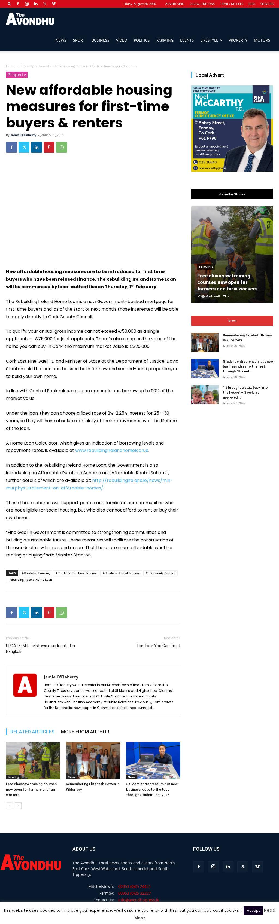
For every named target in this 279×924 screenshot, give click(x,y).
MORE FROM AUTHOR (85, 732)
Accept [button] (253, 910)
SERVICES (267, 4)
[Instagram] (27, 4)
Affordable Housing (36, 573)
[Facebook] (18, 4)
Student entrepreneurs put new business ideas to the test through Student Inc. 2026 (152, 789)
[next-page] (18, 805)
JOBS (251, 4)
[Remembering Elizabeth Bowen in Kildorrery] (93, 760)
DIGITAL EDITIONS (202, 4)
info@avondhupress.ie (138, 899)
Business (101, 40)
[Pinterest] (49, 147)
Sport (79, 40)
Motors (262, 40)
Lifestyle (209, 40)
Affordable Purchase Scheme (76, 573)
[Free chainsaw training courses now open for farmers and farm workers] (33, 760)
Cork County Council (160, 573)
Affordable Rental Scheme (121, 573)
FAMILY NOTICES (231, 4)
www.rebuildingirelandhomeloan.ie (111, 450)
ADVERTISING (174, 4)
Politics (142, 40)
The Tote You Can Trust (158, 645)
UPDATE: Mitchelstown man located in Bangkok (40, 648)
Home (10, 66)
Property (238, 40)
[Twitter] (45, 4)
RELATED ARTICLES (32, 732)
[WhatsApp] (61, 147)
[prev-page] (9, 805)
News (61, 40)
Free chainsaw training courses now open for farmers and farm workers (31, 789)
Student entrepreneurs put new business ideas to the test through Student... (248, 366)
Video (121, 40)
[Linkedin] (36, 4)
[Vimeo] (54, 4)
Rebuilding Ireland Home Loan (30, 579)
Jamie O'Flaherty (23, 135)
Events (187, 40)
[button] (9, 4)
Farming (165, 40)
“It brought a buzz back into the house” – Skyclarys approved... (245, 392)
